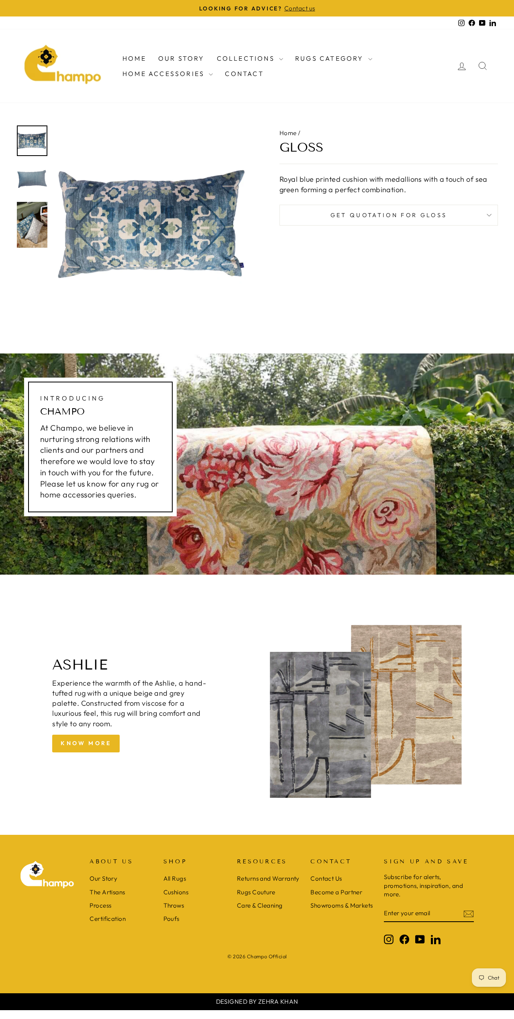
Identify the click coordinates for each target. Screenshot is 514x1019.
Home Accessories (164, 74)
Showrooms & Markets (341, 905)
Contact (244, 74)
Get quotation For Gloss (388, 215)
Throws (173, 905)
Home (134, 58)
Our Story (181, 58)
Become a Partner (336, 892)
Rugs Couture (256, 892)
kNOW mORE (86, 743)
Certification (108, 918)
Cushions (176, 892)
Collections (247, 58)
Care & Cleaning (260, 905)
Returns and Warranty (268, 878)
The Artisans (107, 892)
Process (100, 905)
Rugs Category (330, 58)
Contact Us (326, 878)
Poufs (171, 918)
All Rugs (174, 878)
